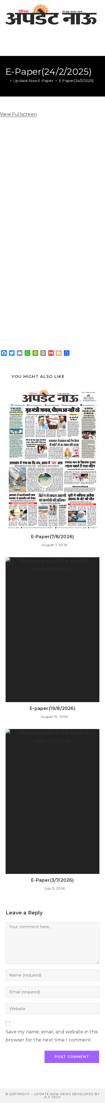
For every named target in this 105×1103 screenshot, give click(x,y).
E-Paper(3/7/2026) (52, 880)
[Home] (6, 80)
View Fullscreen (18, 114)
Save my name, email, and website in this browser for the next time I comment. (52, 1036)
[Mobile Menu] (97, 42)
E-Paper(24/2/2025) (76, 80)
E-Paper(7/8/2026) (52, 536)
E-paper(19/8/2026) (52, 708)
